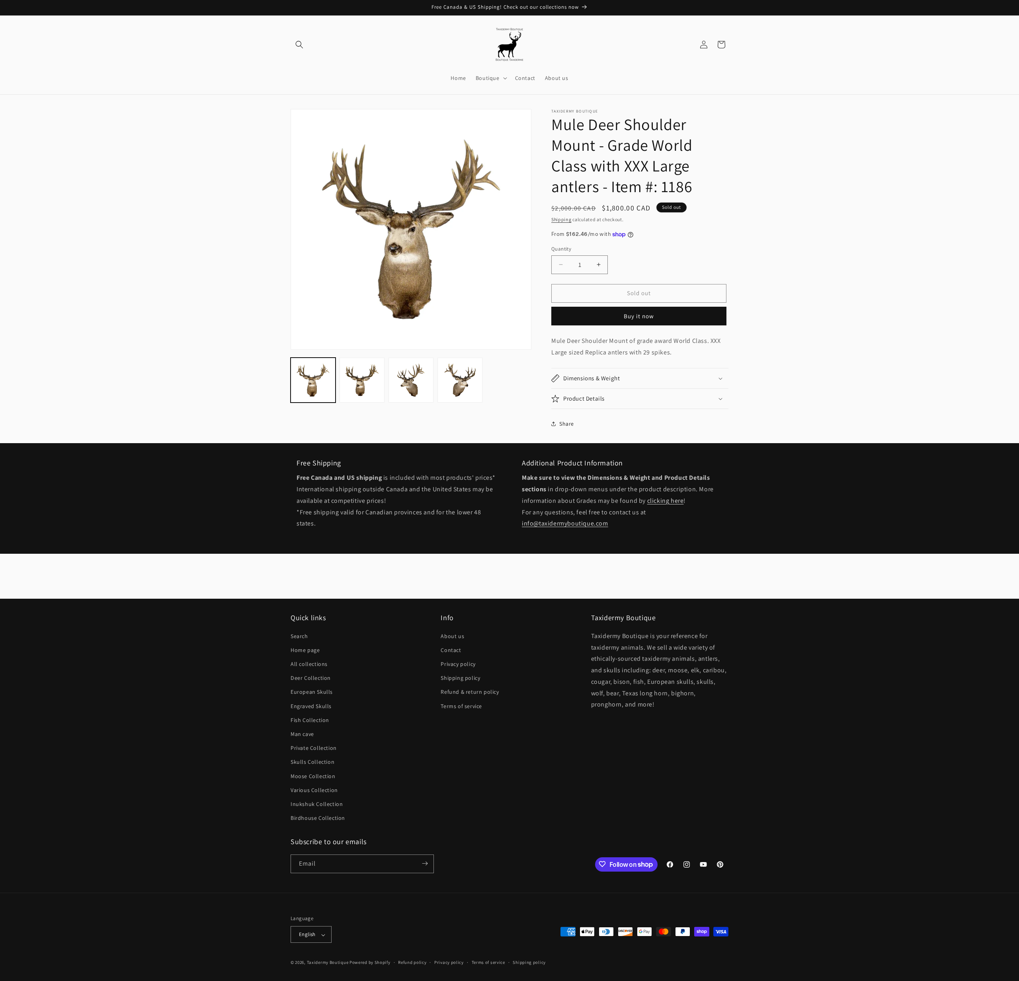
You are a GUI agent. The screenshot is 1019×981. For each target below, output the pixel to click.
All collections (309, 663)
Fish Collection (310, 719)
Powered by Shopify (369, 962)
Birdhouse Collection (318, 817)
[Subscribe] (424, 863)
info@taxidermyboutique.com (565, 524)
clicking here (665, 500)
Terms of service (461, 705)
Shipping (561, 219)
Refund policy (412, 962)
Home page (305, 649)
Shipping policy (460, 677)
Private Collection (314, 747)
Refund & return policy (470, 691)
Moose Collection (313, 775)
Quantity (561, 248)
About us (452, 635)
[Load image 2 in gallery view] (362, 380)
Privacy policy (458, 663)
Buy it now (639, 316)
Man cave (302, 733)
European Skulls (312, 691)
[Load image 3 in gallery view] (410, 380)
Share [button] (566, 423)
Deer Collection (311, 677)
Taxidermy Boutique (328, 962)
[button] (299, 44)
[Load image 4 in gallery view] (459, 380)
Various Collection (314, 789)
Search (299, 635)
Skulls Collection (312, 761)
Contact (451, 649)
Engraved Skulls (311, 705)
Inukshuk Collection (317, 803)
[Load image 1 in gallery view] (313, 380)
